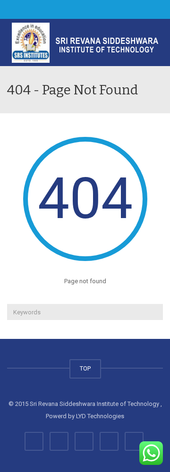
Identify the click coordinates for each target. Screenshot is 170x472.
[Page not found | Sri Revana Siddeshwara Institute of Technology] (85, 42)
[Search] (154, 312)
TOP (85, 368)
